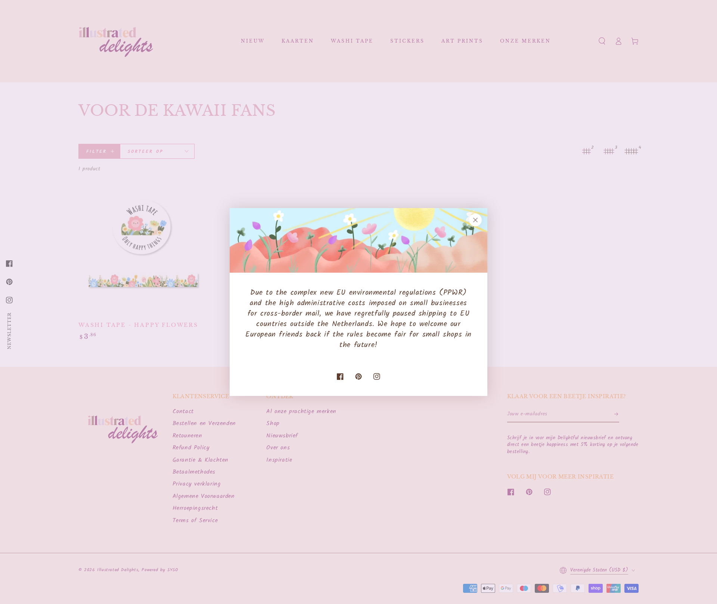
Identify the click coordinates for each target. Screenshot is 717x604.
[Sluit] (475, 220)
